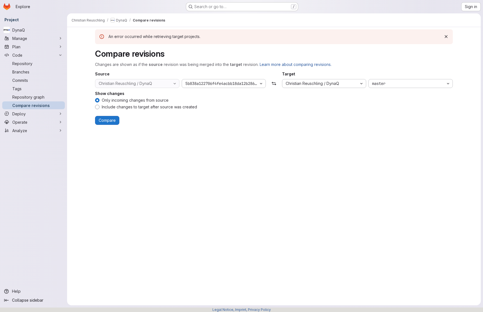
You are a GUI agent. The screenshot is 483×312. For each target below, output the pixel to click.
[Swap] (274, 83)
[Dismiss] (446, 36)
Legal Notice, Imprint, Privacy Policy (241, 310)
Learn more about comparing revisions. (296, 64)
